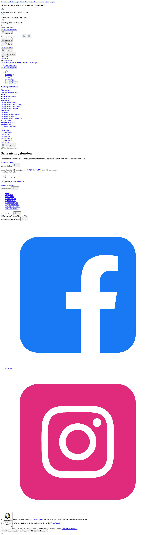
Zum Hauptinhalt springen (10, 2)
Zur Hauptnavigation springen (44, 2)
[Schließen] (2, 533)
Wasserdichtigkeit (11, 203)
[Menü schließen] (2, 89)
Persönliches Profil (14, 62)
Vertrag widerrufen (7, 185)
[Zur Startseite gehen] (9, 30)
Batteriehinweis (10, 201)
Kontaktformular (18, 182)
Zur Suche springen (27, 2)
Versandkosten (38, 519)
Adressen (24, 62)
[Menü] (11, 513)
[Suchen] (24, 36)
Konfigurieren (24, 531)
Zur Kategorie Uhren (8, 126)
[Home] (77, 72)
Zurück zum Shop (7, 162)
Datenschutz (9, 197)
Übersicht (4, 62)
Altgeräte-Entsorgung (12, 205)
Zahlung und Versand (12, 207)
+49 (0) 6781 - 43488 (33, 170)
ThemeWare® (55, 523)
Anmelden (4, 59)
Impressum (9, 195)
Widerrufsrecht (10, 199)
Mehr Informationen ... (69, 529)
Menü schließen (9, 54)
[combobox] (11, 37)
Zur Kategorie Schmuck (9, 87)
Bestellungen (32, 62)
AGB (7, 193)
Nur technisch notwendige (10, 531)
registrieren (8, 61)
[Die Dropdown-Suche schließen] (29, 36)
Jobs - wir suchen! (11, 209)
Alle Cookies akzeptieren (39, 531)
